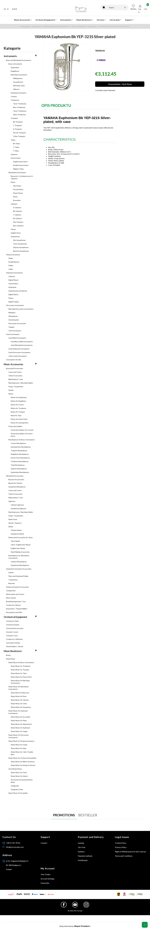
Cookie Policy (120, 843)
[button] (103, 7)
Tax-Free (81, 847)
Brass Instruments (79, 26)
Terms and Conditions (123, 856)
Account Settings (47, 879)
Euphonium (92, 26)
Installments (83, 860)
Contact (44, 843)
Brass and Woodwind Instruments (56, 26)
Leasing (81, 843)
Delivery (81, 851)
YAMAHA (100, 50)
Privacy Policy (120, 847)
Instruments (36, 26)
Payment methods (85, 856)
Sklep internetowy (74, 926)
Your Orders (46, 874)
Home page (25, 26)
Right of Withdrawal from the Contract (130, 851)
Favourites (45, 883)
